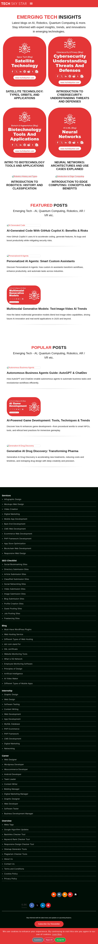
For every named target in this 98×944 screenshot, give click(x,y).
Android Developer (12, 774)
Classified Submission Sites (16, 579)
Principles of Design (13, 668)
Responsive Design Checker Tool (19, 844)
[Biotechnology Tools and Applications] (24, 157)
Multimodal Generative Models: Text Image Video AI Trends (47, 308)
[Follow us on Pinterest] (48, 905)
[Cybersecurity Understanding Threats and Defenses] (70, 86)
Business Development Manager (18, 813)
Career (5, 756)
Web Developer (11, 804)
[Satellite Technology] (24, 86)
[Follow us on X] (37, 905)
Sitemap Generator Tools (15, 849)
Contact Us (9, 864)
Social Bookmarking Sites (15, 564)
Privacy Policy (10, 878)
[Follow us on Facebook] (31, 905)
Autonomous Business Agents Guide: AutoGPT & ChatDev (47, 372)
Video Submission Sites (14, 589)
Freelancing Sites (12, 618)
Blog (4, 625)
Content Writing (11, 709)
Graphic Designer (12, 799)
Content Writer (10, 784)
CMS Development (12, 738)
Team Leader (10, 779)
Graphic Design (11, 694)
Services (6, 495)
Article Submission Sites (15, 574)
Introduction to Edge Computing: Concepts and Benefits (70, 185)
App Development (12, 719)
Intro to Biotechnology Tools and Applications (24, 164)
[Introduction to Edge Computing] (69, 176)
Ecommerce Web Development (18, 533)
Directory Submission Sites (16, 569)
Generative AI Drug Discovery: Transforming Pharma (42, 451)
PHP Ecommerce (11, 729)
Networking (9, 748)
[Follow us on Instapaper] (75, 894)
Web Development (12, 714)
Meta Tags (9, 824)
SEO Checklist (9, 560)
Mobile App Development (15, 519)
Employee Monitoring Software (18, 664)
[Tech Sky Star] (13, 6)
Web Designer (10, 759)
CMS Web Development (15, 529)
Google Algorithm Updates (16, 829)
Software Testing (12, 704)
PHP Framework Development (17, 538)
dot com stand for (12, 644)
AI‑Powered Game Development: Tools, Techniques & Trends (48, 420)
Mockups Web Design (14, 504)
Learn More (57, 934)
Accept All (60, 940)
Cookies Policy (11, 873)
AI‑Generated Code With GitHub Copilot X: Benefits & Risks (47, 230)
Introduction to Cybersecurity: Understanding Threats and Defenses (69, 96)
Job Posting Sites (12, 613)
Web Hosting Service (13, 634)
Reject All (49, 940)
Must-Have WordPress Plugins (17, 629)
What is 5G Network (13, 659)
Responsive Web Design (15, 553)
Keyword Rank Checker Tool (17, 839)
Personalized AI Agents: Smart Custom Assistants (41, 261)
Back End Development (14, 524)
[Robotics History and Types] (24, 176)
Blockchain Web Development (17, 548)
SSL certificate (11, 649)
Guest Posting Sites (13, 608)
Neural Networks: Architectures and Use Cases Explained (70, 166)
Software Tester (11, 808)
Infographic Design (12, 499)
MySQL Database (12, 724)
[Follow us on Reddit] (53, 894)
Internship (7, 691)
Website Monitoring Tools (15, 654)
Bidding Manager (11, 789)
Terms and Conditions (14, 869)
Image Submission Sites (15, 594)
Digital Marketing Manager (16, 794)
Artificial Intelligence (13, 673)
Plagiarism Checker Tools (15, 854)
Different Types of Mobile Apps (18, 683)
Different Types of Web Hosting (18, 639)
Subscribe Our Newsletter (49, 924)
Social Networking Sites (15, 584)
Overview (6, 821)
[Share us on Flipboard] (70, 894)
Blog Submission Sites (14, 599)
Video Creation (11, 509)
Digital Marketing (12, 514)
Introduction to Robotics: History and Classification (24, 185)
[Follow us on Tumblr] (59, 894)
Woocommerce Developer (16, 769)
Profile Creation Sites (13, 603)
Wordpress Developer (14, 764)
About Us (8, 859)
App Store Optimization (15, 543)
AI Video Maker (11, 678)
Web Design (9, 699)
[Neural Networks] (70, 157)
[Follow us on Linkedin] (42, 905)
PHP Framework (11, 734)
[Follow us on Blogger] (64, 894)
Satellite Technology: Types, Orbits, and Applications (24, 95)
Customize (38, 940)
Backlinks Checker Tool (14, 834)
